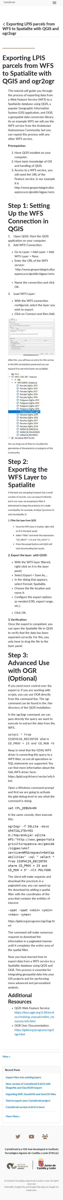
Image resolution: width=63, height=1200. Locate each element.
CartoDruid (9, 2)
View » (6, 1056)
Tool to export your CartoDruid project (28, 1100)
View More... (13, 1116)
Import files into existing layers (23, 1077)
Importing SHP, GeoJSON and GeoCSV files (31, 1094)
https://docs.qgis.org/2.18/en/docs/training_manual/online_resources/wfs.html (34, 1017)
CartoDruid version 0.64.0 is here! (25, 1107)
